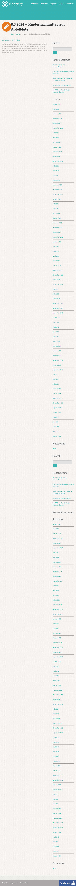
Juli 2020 (56, 322)
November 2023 (58, 190)
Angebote (53, 4)
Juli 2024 (56, 166)
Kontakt (70, 4)
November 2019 (58, 360)
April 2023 (56, 209)
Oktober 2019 (57, 365)
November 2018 (58, 403)
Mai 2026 (56, 109)
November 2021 (58, 275)
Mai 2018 (55, 422)
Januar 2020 (57, 351)
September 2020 (58, 313)
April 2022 (56, 256)
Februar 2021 (57, 299)
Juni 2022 (56, 251)
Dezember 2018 (57, 398)
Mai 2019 (55, 379)
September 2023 (58, 194)
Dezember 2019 (57, 355)
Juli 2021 (55, 289)
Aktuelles (34, 4)
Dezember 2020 (58, 303)
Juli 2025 (55, 133)
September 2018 (58, 408)
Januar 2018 (57, 436)
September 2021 (58, 284)
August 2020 (57, 318)
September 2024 (58, 161)
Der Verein (44, 4)
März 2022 (56, 261)
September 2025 (58, 128)
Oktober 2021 (57, 280)
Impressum (14, 883)
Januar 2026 (57, 114)
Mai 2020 (56, 332)
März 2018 (56, 431)
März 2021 (56, 294)
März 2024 (56, 180)
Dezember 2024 (58, 152)
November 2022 (58, 228)
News (13, 40)
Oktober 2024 (57, 156)
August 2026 (57, 104)
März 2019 (56, 384)
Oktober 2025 (57, 123)
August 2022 (57, 242)
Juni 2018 (56, 417)
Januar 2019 (57, 393)
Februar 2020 (57, 346)
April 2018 (56, 427)
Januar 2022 (57, 265)
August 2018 (57, 412)
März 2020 (56, 341)
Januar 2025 (57, 147)
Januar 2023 (57, 218)
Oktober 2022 (57, 232)
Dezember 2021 (57, 270)
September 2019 (58, 370)
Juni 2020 (56, 327)
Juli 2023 (56, 204)
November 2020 (58, 308)
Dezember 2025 (57, 118)
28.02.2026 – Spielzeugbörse (62, 85)
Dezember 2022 (58, 223)
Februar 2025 (57, 142)
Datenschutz (24, 883)
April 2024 (56, 175)
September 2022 (58, 237)
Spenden (62, 4)
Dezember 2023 (58, 185)
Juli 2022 (56, 246)
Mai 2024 (56, 171)
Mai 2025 (56, 137)
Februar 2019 (57, 389)
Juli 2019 (55, 374)
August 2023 (57, 199)
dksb (18, 40)
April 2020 (56, 337)
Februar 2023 (57, 213)
